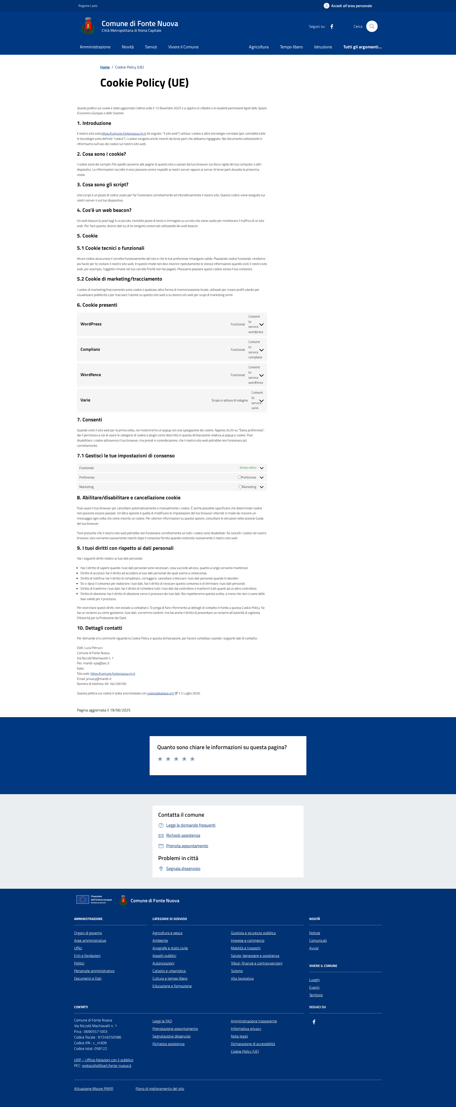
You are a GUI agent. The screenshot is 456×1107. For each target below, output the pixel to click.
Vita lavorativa (242, 978)
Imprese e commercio (247, 940)
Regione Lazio (87, 5)
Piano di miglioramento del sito (160, 1088)
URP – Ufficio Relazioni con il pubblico (103, 1060)
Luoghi (314, 980)
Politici (79, 963)
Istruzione (323, 47)
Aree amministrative (90, 940)
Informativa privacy (246, 1028)
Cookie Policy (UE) (245, 1051)
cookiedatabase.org (160, 693)
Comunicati (318, 940)
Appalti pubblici (164, 955)
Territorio (316, 995)
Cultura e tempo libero (169, 978)
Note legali (239, 1036)
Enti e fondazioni (87, 955)
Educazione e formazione (172, 986)
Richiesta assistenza (168, 1044)
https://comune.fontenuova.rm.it (123, 133)
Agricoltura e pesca (167, 933)
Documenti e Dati (87, 978)
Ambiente (160, 940)
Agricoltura (259, 47)
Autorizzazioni (163, 963)
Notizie (314, 933)
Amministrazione (95, 47)
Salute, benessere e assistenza (255, 955)
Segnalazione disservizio (171, 1036)
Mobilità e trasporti (246, 948)
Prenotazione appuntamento (175, 1028)
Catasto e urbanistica (169, 971)
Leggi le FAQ (162, 1021)
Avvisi (313, 948)
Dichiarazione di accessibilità (253, 1044)
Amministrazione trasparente (254, 1021)
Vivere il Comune (183, 47)
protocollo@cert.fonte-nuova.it (106, 1065)
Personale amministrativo (94, 971)
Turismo (237, 971)
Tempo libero (291, 47)
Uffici (78, 948)
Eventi (314, 987)
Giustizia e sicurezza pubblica (253, 933)
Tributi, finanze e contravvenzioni (256, 963)
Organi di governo (88, 933)
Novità (128, 47)
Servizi (151, 47)
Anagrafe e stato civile (170, 948)
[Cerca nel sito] (372, 26)
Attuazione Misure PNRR (93, 1088)
